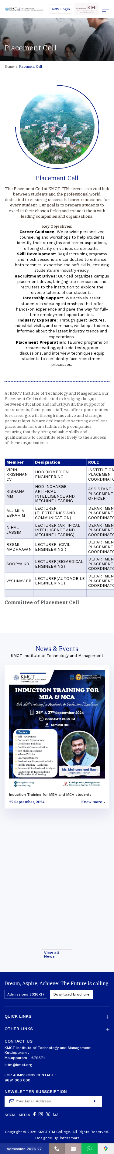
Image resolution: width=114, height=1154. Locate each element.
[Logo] (24, 9)
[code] (86, 9)
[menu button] (105, 9)
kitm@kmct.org (18, 1065)
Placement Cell (30, 66)
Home (9, 66)
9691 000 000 (17, 1080)
